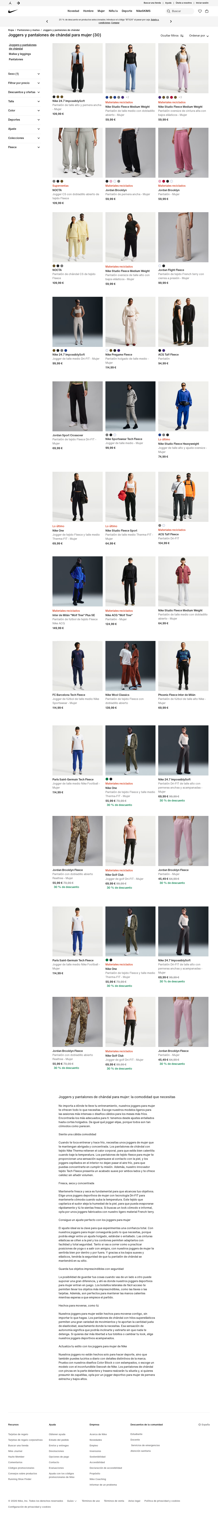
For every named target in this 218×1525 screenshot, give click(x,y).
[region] (22, 99)
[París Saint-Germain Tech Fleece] (77, 750)
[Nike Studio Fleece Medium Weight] (130, 68)
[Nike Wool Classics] (130, 666)
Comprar (115, 23)
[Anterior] (47, 21)
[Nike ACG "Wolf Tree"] (130, 581)
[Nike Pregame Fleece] (130, 322)
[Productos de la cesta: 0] (207, 11)
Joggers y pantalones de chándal (61, 30)
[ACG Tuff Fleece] (183, 322)
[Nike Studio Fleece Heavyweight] (183, 406)
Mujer (101, 11)
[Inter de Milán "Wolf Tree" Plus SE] (77, 581)
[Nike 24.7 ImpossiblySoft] (77, 68)
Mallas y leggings (20, 53)
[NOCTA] (77, 153)
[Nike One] (77, 497)
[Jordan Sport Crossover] (77, 406)
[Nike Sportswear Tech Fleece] (130, 406)
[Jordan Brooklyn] (130, 153)
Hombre (88, 11)
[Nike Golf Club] (130, 841)
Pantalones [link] (16, 59)
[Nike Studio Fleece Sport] (130, 497)
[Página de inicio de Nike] (13, 11)
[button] (24, 74)
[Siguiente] (171, 21)
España (206, 1424)
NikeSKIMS (143, 11)
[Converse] (18, 3)
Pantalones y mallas (28, 30)
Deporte (127, 11)
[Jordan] (10, 3)
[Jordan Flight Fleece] (183, 237)
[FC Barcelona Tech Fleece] (77, 666)
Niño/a (113, 11)
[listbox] (199, 36)
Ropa (11, 30)
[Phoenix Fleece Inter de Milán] (183, 666)
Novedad (73, 11)
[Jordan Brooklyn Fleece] (77, 841)
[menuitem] (173, 3)
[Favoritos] (200, 11)
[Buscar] (169, 11)
